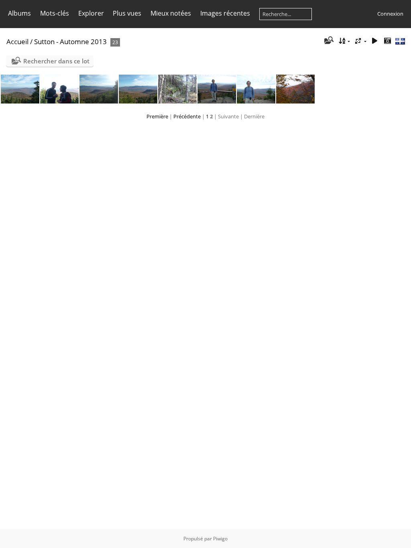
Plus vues (127, 13)
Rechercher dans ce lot (56, 61)
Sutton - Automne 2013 (70, 41)
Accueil (17, 41)
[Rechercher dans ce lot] (328, 41)
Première (157, 116)
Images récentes (225, 13)
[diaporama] (374, 41)
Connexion (390, 13)
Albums (19, 13)
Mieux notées (171, 13)
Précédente (187, 116)
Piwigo (220, 538)
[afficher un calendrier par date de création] (387, 41)
